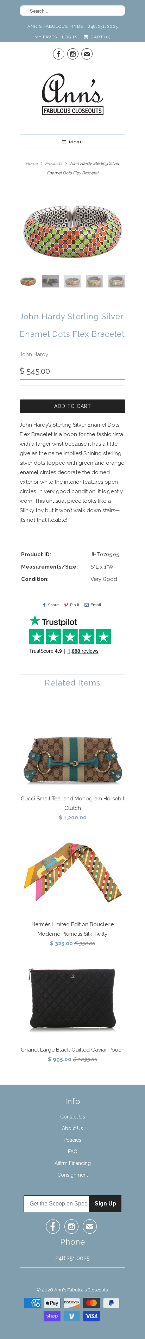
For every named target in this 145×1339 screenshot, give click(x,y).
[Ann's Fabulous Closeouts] (72, 96)
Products (53, 163)
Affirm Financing (73, 1163)
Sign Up (105, 1204)
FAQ (72, 1151)
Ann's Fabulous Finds (55, 26)
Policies (72, 1140)
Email (95, 604)
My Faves (45, 37)
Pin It (74, 604)
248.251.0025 (103, 26)
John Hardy (34, 354)
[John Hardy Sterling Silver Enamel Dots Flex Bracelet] (72, 229)
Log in (70, 37)
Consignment (72, 1175)
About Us (72, 1128)
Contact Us (72, 1117)
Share (53, 604)
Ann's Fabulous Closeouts (81, 1289)
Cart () (99, 37)
